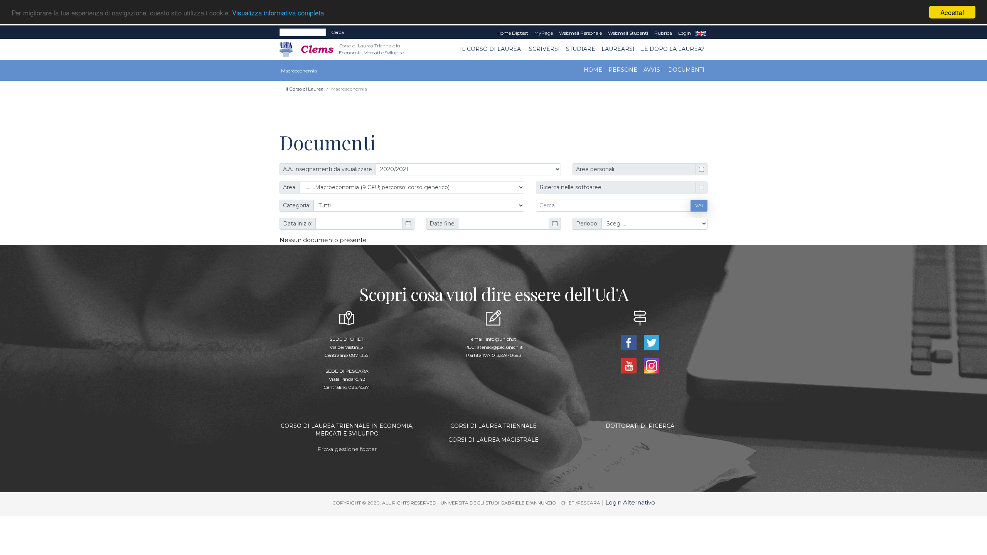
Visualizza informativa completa (278, 12)
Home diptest (512, 33)
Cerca (337, 32)
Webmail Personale (580, 33)
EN (700, 33)
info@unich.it (501, 339)
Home (593, 69)
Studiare (580, 48)
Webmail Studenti (628, 33)
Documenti (686, 69)
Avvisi (652, 69)
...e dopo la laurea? (672, 48)
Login (684, 33)
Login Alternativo (630, 502)
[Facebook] (629, 341)
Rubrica (663, 33)
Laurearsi (618, 48)
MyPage (543, 33)
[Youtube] (629, 364)
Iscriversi (543, 48)
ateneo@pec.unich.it (500, 347)
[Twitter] (651, 341)
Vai (699, 205)
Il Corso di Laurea (490, 48)
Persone (622, 69)
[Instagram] (651, 364)
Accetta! (952, 12)
